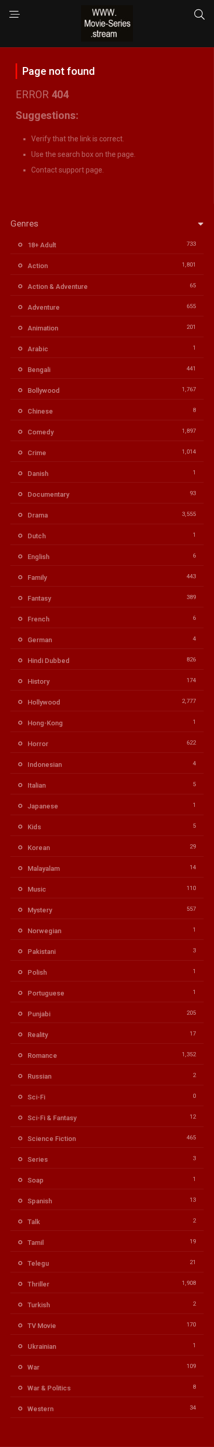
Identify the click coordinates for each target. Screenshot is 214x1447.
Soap (36, 1180)
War (33, 1367)
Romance (42, 1055)
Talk (34, 1222)
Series (38, 1159)
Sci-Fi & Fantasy (52, 1118)
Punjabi (39, 1014)
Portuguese (46, 993)
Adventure (44, 307)
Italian (37, 785)
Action (38, 266)
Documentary (48, 494)
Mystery (40, 910)
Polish (37, 972)
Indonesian (45, 764)
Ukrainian (42, 1346)
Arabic (38, 349)
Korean (39, 848)
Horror (38, 744)
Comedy (41, 432)
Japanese (43, 806)
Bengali (39, 370)
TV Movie (42, 1326)
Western (41, 1409)
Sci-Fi (36, 1097)
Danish (38, 473)
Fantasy (39, 598)
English (38, 557)
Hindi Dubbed (49, 661)
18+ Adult (42, 245)
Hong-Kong (45, 723)
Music (37, 889)
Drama (38, 515)
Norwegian (44, 931)
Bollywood (44, 390)
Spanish (40, 1201)
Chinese (40, 411)
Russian (39, 1076)
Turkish (39, 1305)
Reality (38, 1035)
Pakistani (42, 951)
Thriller (38, 1284)
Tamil (36, 1242)
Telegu (38, 1263)
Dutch (37, 536)
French (38, 619)
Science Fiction (52, 1139)
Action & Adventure (58, 286)
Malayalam (44, 868)
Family (37, 577)
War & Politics (49, 1388)
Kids (34, 827)
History (38, 681)
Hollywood (44, 702)
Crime (37, 453)
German (40, 640)
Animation (43, 328)
